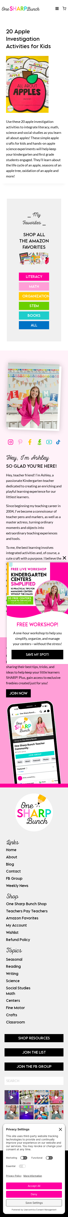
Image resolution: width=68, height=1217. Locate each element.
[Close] (64, 557)
